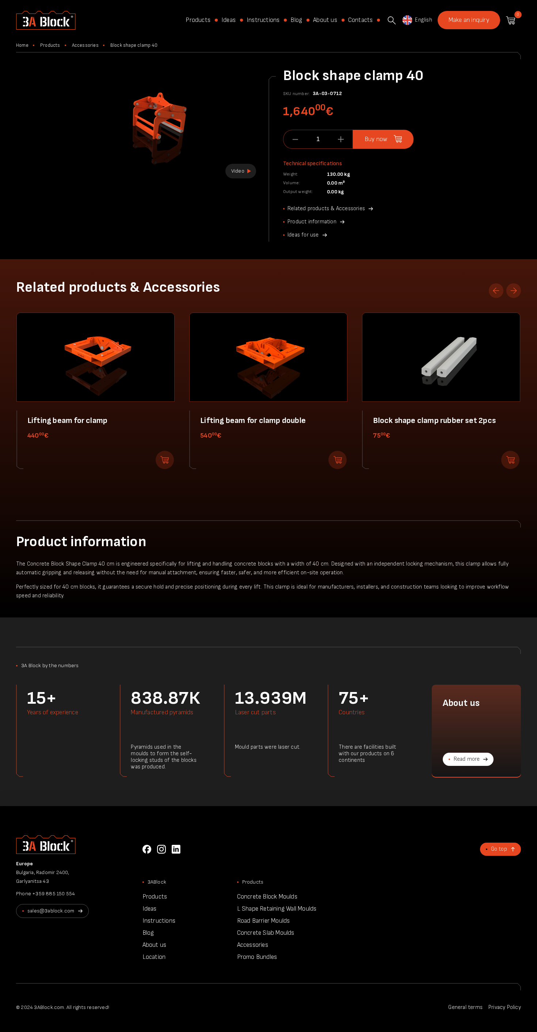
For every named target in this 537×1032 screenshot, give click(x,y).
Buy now (376, 139)
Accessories (85, 45)
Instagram (161, 849)
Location (154, 957)
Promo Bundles (257, 957)
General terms (465, 1007)
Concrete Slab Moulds (265, 933)
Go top (499, 849)
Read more (467, 759)
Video (237, 171)
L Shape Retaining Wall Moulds (277, 908)
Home (22, 45)
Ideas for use (303, 234)
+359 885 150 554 (53, 894)
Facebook (146, 849)
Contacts (360, 20)
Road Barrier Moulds (263, 921)
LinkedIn (176, 849)
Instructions (263, 20)
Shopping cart (510, 20)
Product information (311, 221)
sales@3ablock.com (50, 911)
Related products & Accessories (326, 208)
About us (325, 20)
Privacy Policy (504, 1007)
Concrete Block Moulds (267, 896)
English (423, 19)
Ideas (228, 20)
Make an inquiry (469, 20)
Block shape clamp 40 (133, 45)
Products (198, 20)
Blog (296, 20)
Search (392, 20)
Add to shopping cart (165, 460)
